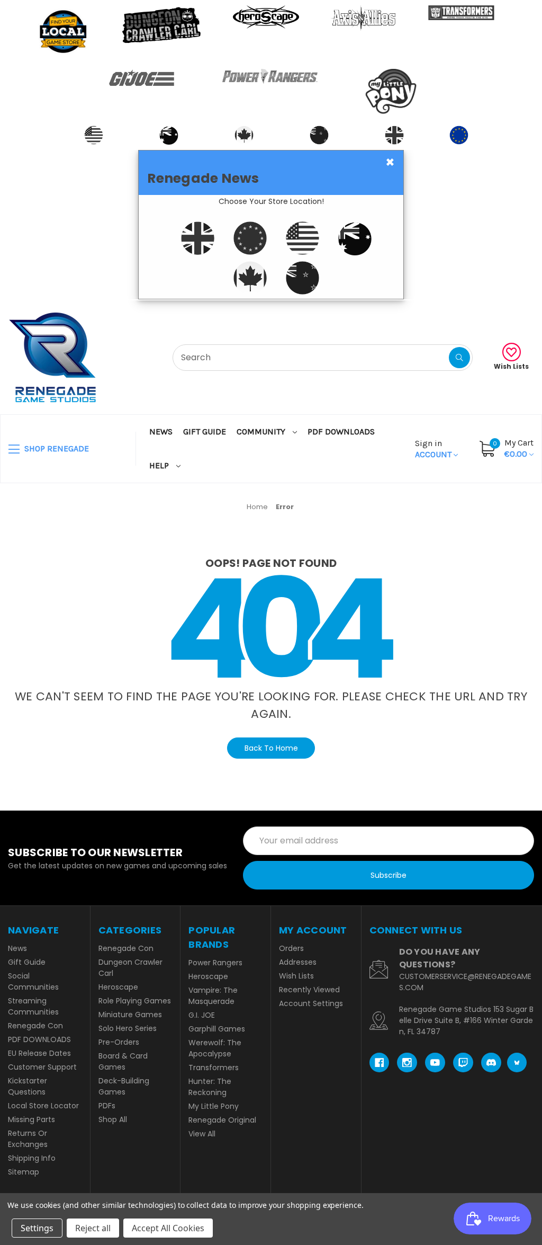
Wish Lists (511, 366)
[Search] (459, 357)
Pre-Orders (118, 1042)
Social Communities (33, 981)
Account (434, 448)
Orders (291, 948)
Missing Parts (31, 1119)
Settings (37, 1228)
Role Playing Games (134, 1000)
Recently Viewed (309, 989)
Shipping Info (32, 1158)
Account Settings (311, 1003)
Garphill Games (216, 1029)
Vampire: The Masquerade (213, 996)
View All (201, 1133)
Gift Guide (204, 431)
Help (160, 465)
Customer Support (42, 1067)
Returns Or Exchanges (28, 1139)
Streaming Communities (33, 1006)
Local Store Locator (43, 1105)
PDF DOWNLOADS (341, 431)
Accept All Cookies (168, 1228)
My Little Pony (213, 1106)
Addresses (298, 962)
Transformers (213, 1067)
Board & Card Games (123, 1061)
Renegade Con (35, 1025)
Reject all (93, 1228)
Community (262, 431)
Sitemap (23, 1172)
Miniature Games (130, 1014)
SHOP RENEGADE (55, 448)
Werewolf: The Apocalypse (214, 1048)
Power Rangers (215, 962)
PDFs (106, 1105)
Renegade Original (222, 1120)
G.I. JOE (201, 1015)
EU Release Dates (39, 1053)
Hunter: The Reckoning (209, 1087)
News (161, 431)
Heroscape (118, 987)
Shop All (112, 1119)
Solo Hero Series (127, 1028)
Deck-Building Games (123, 1086)
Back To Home (271, 748)
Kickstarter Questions (27, 1086)
